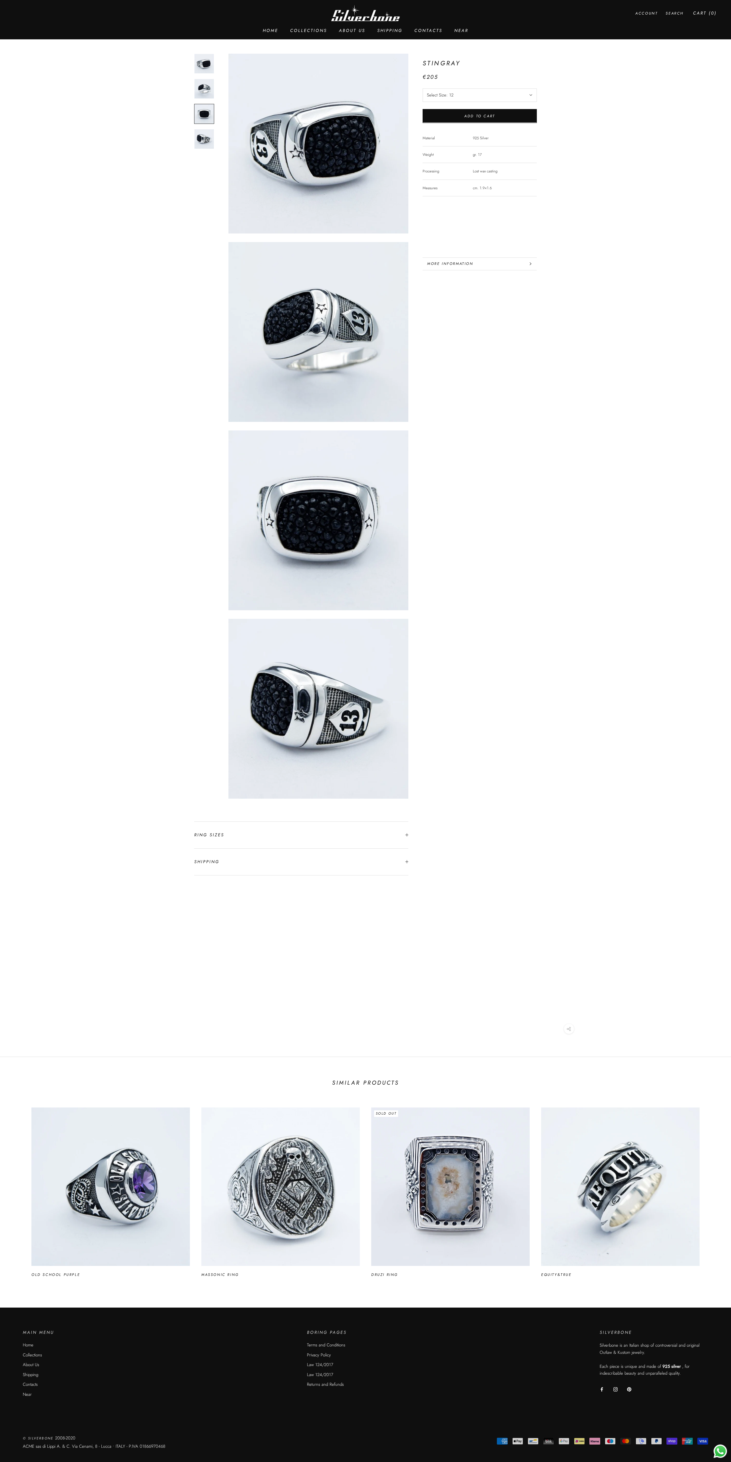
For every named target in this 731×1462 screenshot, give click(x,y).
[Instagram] (615, 1389)
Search (675, 13)
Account (646, 13)
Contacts (428, 30)
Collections (308, 30)
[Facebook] (602, 1389)
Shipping (389, 30)
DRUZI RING (384, 1274)
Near (461, 30)
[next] (713, 1189)
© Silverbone (39, 1438)
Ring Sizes (209, 835)
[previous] (17, 1189)
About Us (352, 30)
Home (270, 30)
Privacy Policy (319, 1355)
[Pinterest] (629, 1389)
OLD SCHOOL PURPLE (55, 1274)
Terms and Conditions (326, 1345)
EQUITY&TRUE (556, 1274)
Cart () (705, 13)
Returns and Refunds (325, 1384)
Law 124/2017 (320, 1365)
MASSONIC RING (220, 1274)
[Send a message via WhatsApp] (720, 1451)
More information (450, 263)
